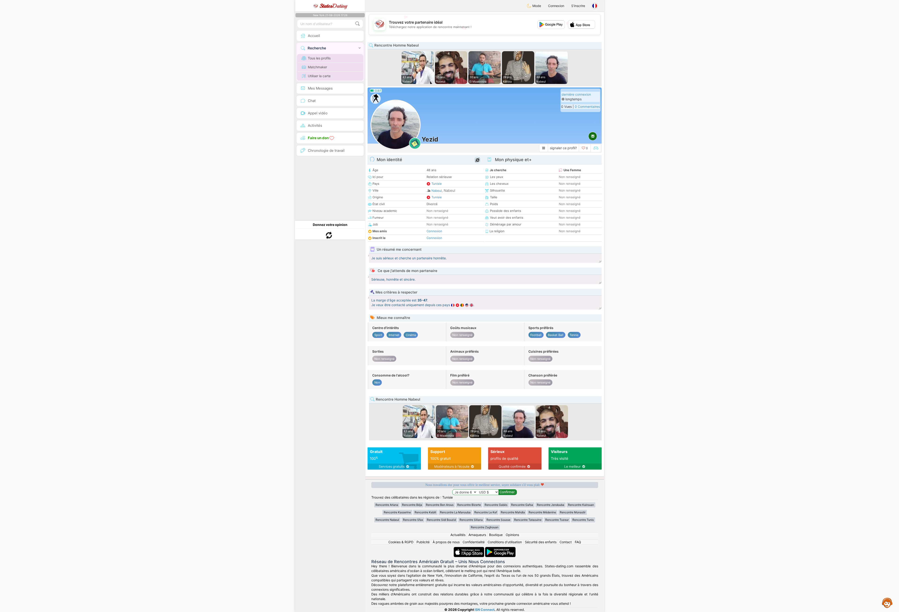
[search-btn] (357, 24)
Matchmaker (317, 67)
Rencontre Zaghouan (484, 527)
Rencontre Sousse (498, 519)
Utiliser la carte (319, 76)
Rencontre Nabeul (387, 519)
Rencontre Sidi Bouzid (441, 519)
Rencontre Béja (412, 505)
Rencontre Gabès (496, 505)
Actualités (457, 535)
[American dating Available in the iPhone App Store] (469, 549)
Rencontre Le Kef (485, 512)
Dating (333, 5)
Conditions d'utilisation (505, 542)
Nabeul (436, 190)
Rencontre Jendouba (550, 505)
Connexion (556, 6)
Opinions (512, 535)
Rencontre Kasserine (397, 512)
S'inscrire (578, 6)
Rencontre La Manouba (455, 512)
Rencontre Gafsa (522, 505)
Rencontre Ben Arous (439, 505)
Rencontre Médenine (542, 512)
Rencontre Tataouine (528, 519)
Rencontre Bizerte (469, 505)
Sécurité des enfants (540, 542)
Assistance (887, 602)
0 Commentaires (587, 107)
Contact (566, 542)
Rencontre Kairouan (581, 505)
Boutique (496, 535)
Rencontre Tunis (583, 519)
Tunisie (436, 183)
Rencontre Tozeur (557, 519)
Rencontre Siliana (471, 519)
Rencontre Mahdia (513, 512)
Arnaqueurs (477, 535)
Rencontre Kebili (425, 512)
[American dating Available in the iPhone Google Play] (500, 549)
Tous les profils (319, 58)
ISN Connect (484, 610)
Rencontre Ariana (387, 505)
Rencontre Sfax (413, 519)
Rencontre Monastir (573, 512)
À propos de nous (446, 542)
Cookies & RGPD (400, 542)
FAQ (578, 542)
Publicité (423, 542)
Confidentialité (474, 542)
